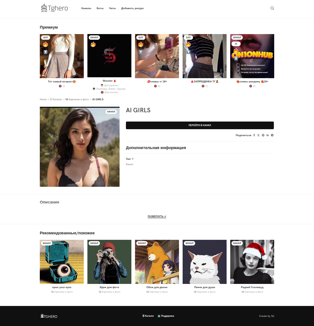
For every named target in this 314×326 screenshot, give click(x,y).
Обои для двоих (157, 287)
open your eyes (61, 287)
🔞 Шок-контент (109, 92)
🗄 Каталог (56, 99)
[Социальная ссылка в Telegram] (272, 135)
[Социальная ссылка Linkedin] (267, 135)
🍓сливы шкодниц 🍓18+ (252, 81)
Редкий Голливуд (252, 287)
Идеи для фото (109, 287)
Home (43, 99)
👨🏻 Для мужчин (109, 85)
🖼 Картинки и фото (77, 99)
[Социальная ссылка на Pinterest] (263, 135)
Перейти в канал (200, 125)
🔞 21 (62, 86)
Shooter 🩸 (109, 80)
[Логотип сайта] (56, 8)
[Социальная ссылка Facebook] (254, 135)
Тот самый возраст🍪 (62, 81)
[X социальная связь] (258, 135)
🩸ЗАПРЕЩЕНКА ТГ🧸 (205, 81)
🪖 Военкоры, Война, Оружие (109, 88)
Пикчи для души (204, 287)
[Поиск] (272, 8)
